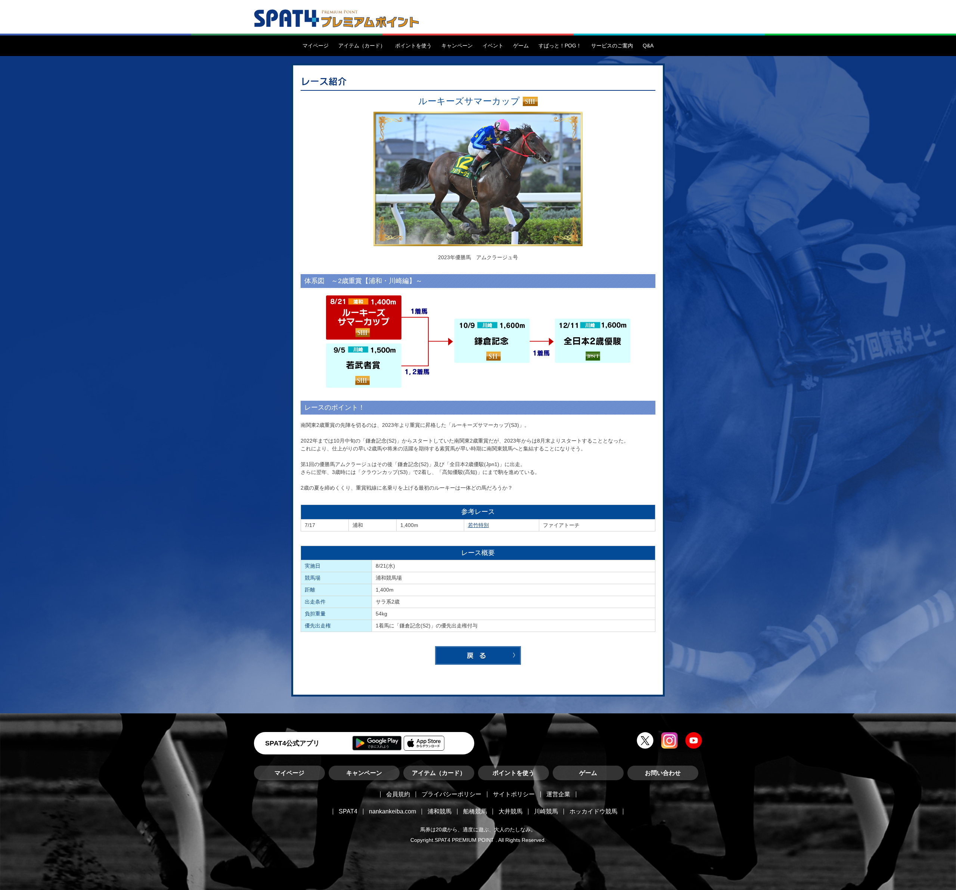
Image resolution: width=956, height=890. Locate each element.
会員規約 (398, 794)
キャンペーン (364, 773)
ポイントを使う (513, 773)
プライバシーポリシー (451, 794)
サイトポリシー (514, 794)
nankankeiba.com (392, 811)
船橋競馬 (475, 811)
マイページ (289, 773)
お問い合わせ (663, 773)
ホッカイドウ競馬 (593, 811)
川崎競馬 (546, 811)
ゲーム (588, 773)
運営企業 (558, 794)
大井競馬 (510, 811)
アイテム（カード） (439, 773)
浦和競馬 (439, 811)
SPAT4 (348, 811)
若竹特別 (478, 525)
